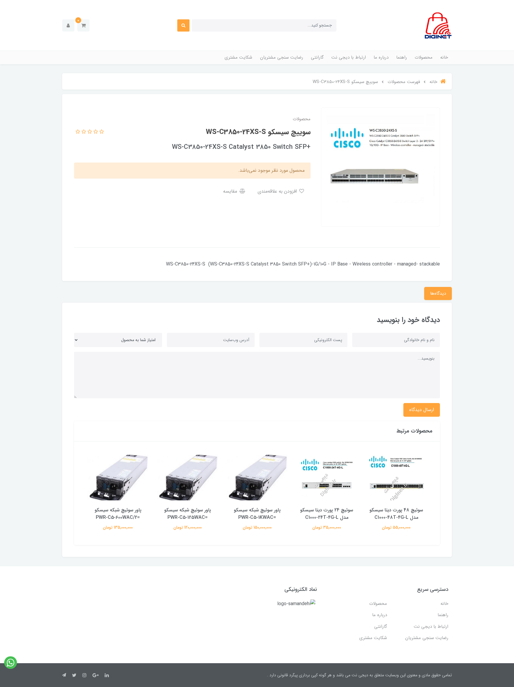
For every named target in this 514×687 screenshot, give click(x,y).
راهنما (401, 57)
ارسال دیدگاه (421, 409)
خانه (444, 57)
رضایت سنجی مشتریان (281, 57)
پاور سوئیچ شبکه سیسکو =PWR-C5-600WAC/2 (118, 513)
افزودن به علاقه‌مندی (278, 191)
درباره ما (381, 57)
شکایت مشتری (238, 57)
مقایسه (231, 191)
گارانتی (317, 57)
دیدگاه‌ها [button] (438, 293)
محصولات (423, 57)
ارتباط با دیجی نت (348, 57)
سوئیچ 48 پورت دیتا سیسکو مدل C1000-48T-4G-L (396, 513)
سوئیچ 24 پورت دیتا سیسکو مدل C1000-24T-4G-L (326, 513)
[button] (83, 25)
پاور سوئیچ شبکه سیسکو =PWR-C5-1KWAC (257, 513)
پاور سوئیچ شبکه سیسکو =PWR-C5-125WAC (187, 513)
